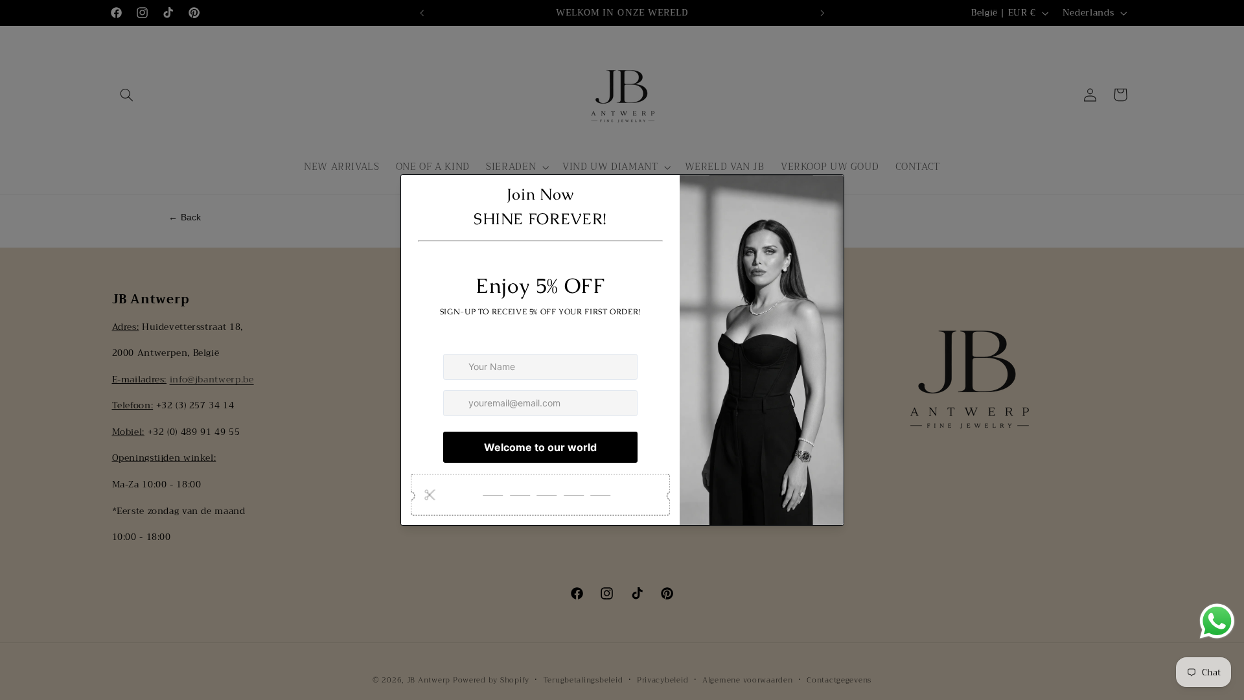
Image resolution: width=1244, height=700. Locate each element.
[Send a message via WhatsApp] (1217, 621)
